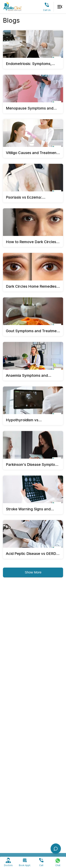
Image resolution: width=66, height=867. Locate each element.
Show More (33, 572)
